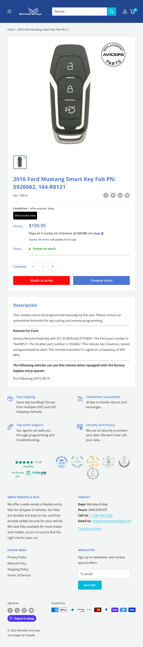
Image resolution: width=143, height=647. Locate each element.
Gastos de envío (39, 239)
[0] (132, 11)
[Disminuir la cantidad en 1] (33, 267)
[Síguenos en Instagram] (24, 610)
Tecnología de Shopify (21, 635)
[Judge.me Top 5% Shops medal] (124, 462)
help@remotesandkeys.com (111, 521)
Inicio (10, 29)
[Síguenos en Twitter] (17, 610)
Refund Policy (16, 563)
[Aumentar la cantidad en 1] (53, 267)
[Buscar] (111, 11)
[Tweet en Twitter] (120, 195)
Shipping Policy (18, 569)
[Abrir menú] (9, 11)
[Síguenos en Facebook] (10, 610)
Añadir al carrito (41, 280)
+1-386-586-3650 (101, 515)
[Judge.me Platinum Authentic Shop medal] (77, 462)
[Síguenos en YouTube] (31, 610)
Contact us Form (89, 529)
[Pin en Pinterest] (113, 195)
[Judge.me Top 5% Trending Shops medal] (93, 474)
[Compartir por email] (127, 195)
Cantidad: (20, 266)
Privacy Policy (16, 557)
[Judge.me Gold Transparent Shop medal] (93, 462)
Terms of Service (19, 575)
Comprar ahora (101, 280)
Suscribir (90, 585)
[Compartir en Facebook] (106, 195)
